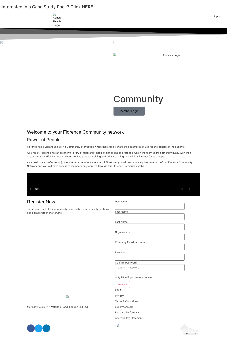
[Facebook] (31, 328)
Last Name (121, 222)
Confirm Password (126, 262)
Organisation (122, 232)
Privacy (119, 295)
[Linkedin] (46, 328)
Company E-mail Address (130, 242)
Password (120, 252)
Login (118, 289)
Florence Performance (128, 312)
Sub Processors (124, 306)
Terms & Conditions (126, 301)
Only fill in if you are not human (133, 277)
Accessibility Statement (129, 318)
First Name (121, 211)
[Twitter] (38, 328)
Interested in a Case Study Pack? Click (47, 6)
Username (121, 201)
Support (217, 16)
